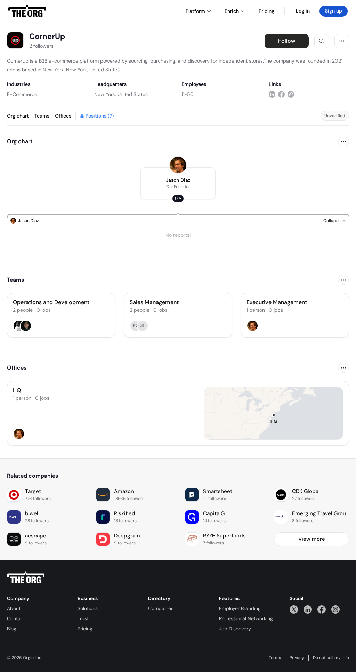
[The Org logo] (25, 577)
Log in (303, 11)
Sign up (333, 11)
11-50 (187, 94)
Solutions (88, 608)
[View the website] (291, 94)
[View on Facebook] (281, 94)
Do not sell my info (331, 658)
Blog (11, 628)
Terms (275, 658)
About (14, 608)
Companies (160, 608)
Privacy (297, 658)
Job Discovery (235, 628)
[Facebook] (321, 609)
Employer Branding (240, 608)
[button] (178, 183)
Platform (195, 11)
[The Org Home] (27, 11)
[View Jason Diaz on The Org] (178, 165)
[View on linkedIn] (272, 94)
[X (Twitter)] (294, 609)
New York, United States (121, 94)
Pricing (85, 628)
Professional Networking (246, 618)
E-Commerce (22, 94)
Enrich (232, 11)
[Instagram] (335, 609)
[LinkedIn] (308, 609)
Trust (83, 618)
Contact (16, 618)
